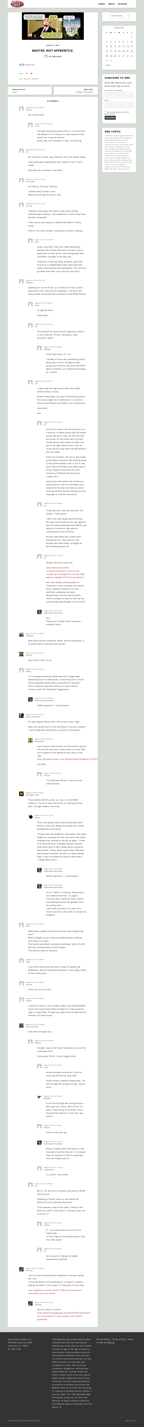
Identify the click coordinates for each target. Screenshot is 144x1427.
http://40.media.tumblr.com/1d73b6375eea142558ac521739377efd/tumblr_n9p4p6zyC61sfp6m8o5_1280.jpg (89, 759)
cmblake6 (29, 636)
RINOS (107, 169)
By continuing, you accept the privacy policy (117, 113)
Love (111, 158)
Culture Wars (123, 144)
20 (123, 51)
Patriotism (112, 162)
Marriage (117, 158)
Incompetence (110, 155)
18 (115, 51)
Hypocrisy (113, 153)
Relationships (125, 167)
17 (111, 51)
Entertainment (120, 149)
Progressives (109, 167)
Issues (107, 158)
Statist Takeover (119, 169)
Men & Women (116, 160)
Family (128, 149)
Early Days (119, 147)
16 (107, 51)
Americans (27, 79)
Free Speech (116, 151)
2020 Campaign (119, 135)
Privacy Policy (103, 1339)
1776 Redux (109, 135)
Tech (127, 169)
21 (127, 51)
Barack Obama (115, 140)
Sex (111, 169)
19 (119, 51)
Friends (125, 151)
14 (127, 46)
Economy (126, 147)
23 (107, 55)
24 (111, 55)
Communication (110, 142)
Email (107, 100)
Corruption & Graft (111, 144)
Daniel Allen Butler (33, 717)
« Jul (108, 65)
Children (124, 140)
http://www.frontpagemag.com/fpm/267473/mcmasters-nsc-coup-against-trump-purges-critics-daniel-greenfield (64, 1316)
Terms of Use (118, 1339)
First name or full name (113, 90)
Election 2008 (109, 149)
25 (115, 55)
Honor (107, 153)
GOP (130, 151)
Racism (117, 167)
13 (123, 46)
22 (131, 51)
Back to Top (130, 1420)
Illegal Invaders (123, 153)
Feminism (108, 151)
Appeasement (118, 138)
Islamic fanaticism (122, 155)
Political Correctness (124, 162)
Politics (107, 164)
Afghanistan (129, 135)
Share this (30, 65)
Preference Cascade (118, 164)
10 (111, 46)
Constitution (121, 142)
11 (115, 46)
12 (119, 46)
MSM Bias (35, 79)
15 (131, 46)
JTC (27, 152)
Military (125, 160)
